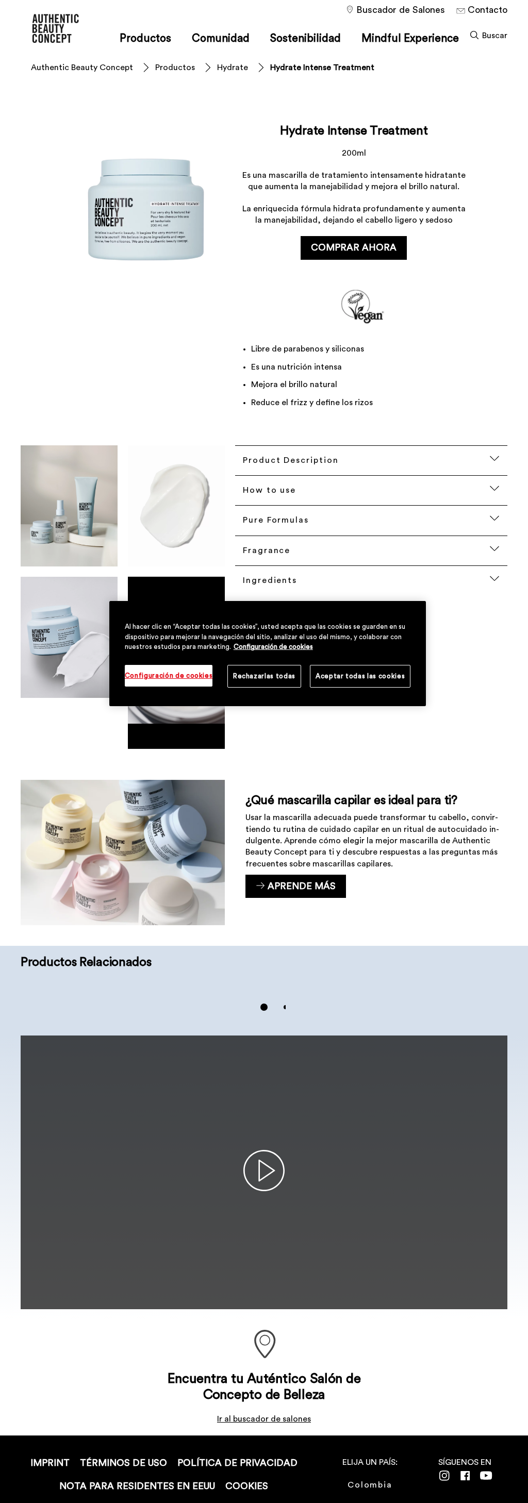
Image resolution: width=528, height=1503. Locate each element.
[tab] (264, 1007)
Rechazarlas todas (264, 676)
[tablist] (264, 1007)
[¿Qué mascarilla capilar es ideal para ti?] (264, 852)
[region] (267, 653)
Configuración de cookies (273, 646)
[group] (264, 1007)
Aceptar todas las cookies (360, 676)
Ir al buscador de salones (264, 1419)
